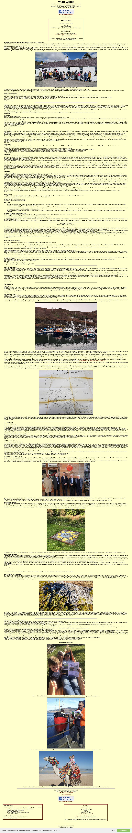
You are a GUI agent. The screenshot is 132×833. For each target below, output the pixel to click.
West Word (85, 805)
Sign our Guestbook (66, 35)
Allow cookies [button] (123, 830)
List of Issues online (66, 16)
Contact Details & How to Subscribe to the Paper (66, 34)
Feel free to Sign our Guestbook (66, 792)
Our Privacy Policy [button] (55, 830)
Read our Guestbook (90, 816)
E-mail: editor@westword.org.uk (86, 813)
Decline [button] (113, 830)
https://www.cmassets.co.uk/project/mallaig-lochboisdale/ (92, 360)
